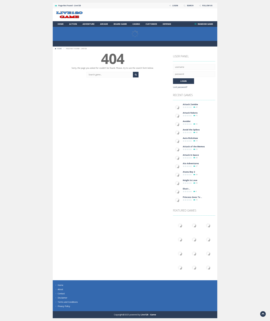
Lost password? (180, 87)
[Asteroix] (180, 267)
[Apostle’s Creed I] (194, 225)
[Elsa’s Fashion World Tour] (177, 191)
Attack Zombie (190, 104)
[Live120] (69, 14)
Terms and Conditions (68, 302)
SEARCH (190, 5)
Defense (167, 24)
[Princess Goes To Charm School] (177, 199)
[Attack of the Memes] (177, 149)
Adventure (88, 24)
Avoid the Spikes (191, 129)
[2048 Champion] (180, 253)
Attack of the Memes (194, 146)
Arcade (104, 24)
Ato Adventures (191, 163)
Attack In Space (191, 155)
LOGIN (175, 5)
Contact (61, 293)
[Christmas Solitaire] (194, 267)
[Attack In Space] (177, 157)
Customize (151, 24)
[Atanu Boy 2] (177, 174)
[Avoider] (177, 124)
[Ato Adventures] (177, 166)
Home (61, 24)
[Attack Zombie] (177, 107)
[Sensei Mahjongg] (208, 253)
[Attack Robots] (177, 115)
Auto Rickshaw (190, 138)
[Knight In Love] (177, 183)
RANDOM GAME (205, 24)
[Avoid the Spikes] (177, 132)
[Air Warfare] (208, 267)
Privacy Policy (64, 306)
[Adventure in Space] (208, 239)
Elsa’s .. (186, 188)
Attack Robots (190, 112)
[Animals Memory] (180, 225)
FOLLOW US (207, 5)
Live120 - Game (148, 314)
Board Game (120, 24)
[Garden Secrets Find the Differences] (194, 253)
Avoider (187, 121)
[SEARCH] (136, 74)
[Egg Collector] (180, 239)
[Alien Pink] (208, 225)
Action (73, 24)
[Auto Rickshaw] (177, 140)
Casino (136, 24)
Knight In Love (190, 180)
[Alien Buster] (194, 239)
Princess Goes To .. (192, 197)
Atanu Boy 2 (189, 171)
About (60, 289)
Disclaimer (62, 297)
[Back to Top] (263, 314)
